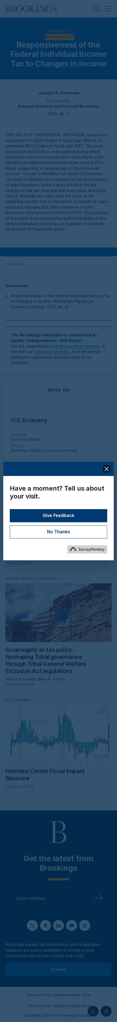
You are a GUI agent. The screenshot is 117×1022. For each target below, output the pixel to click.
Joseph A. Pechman (58, 92)
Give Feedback (58, 515)
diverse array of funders (77, 346)
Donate (58, 969)
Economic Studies (26, 439)
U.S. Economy (29, 420)
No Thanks (58, 531)
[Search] (97, 8)
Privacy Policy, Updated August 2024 (58, 995)
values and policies (51, 351)
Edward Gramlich (35, 106)
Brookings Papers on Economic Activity (44, 450)
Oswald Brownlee (81, 106)
